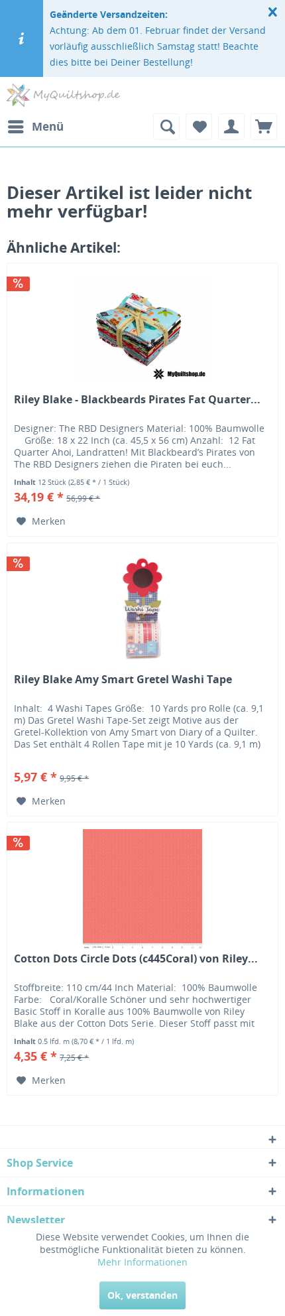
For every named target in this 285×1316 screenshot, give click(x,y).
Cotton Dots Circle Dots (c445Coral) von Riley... (136, 959)
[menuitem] (35, 126)
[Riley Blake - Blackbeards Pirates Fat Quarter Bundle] (142, 329)
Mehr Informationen (142, 1262)
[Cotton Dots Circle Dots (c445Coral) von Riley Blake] (142, 889)
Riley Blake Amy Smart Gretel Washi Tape (123, 680)
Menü (48, 126)
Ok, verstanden (142, 1295)
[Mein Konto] (231, 126)
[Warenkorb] (264, 126)
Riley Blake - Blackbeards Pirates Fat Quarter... (137, 400)
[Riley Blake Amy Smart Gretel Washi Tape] (142, 609)
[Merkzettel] (199, 126)
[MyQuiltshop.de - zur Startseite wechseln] (63, 95)
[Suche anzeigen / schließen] (166, 126)
